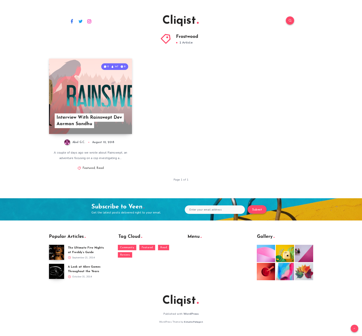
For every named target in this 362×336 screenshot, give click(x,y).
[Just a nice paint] (285, 271)
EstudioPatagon (193, 321)
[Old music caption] (304, 253)
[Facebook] (71, 21)
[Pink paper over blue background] (266, 253)
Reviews (125, 254)
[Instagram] (89, 21)
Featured (89, 168)
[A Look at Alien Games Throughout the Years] (56, 271)
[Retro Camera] (285, 253)
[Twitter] (80, 21)
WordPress (191, 314)
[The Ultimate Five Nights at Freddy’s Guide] (56, 252)
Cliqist (179, 21)
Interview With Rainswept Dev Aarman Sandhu (89, 120)
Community (127, 247)
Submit (257, 209)
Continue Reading (114, 122)
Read (100, 168)
